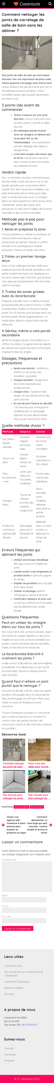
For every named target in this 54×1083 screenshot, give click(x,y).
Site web (6, 916)
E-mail (6, 906)
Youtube (9, 1048)
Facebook (10, 1054)
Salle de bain (37, 807)
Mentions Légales (14, 987)
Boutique (9, 993)
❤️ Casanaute (27, 3)
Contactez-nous (13, 965)
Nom (5, 895)
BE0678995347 (29, 1024)
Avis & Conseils (21, 807)
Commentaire (9, 860)
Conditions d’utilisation (16, 981)
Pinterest (9, 1060)
